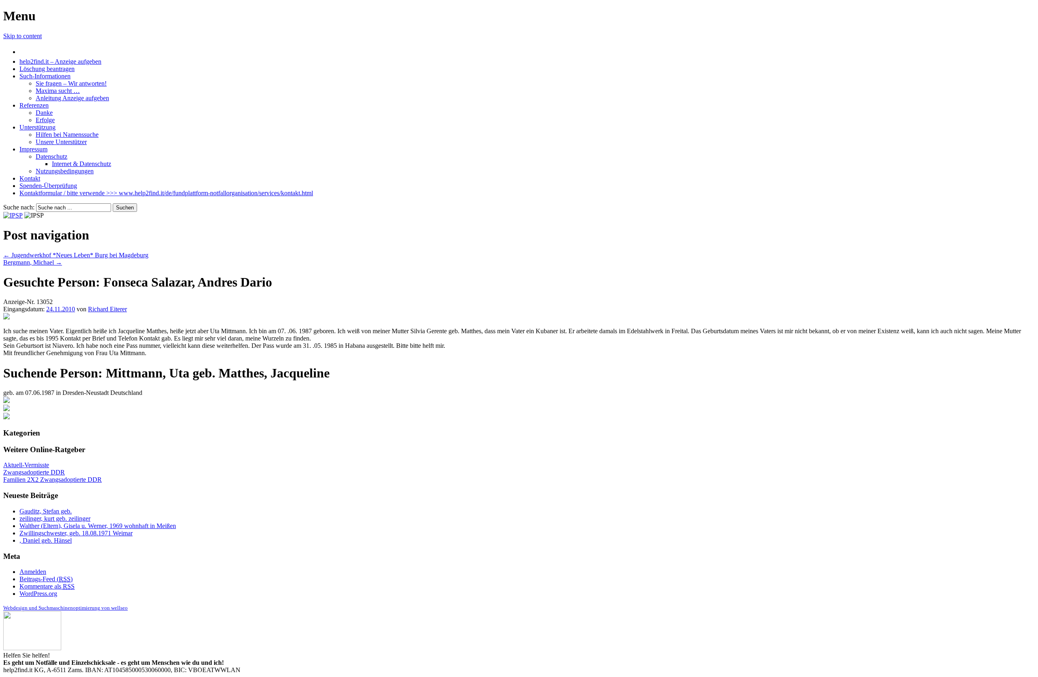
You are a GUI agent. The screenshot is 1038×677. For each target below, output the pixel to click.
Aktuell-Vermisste (26, 464)
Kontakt (29, 178)
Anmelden (32, 571)
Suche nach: (18, 207)
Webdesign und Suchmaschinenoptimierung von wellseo (65, 608)
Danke (44, 112)
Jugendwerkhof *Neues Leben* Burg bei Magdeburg (75, 255)
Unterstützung (37, 127)
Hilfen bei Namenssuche (67, 134)
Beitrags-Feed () (46, 579)
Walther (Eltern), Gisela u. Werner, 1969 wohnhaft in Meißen (97, 525)
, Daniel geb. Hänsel (45, 540)
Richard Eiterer (107, 309)
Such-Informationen (45, 76)
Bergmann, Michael (32, 262)
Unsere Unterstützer (61, 141)
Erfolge (45, 119)
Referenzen (34, 105)
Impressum (33, 149)
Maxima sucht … (58, 90)
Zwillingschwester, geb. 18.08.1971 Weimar (76, 533)
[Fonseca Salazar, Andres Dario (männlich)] (6, 317)
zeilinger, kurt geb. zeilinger (54, 518)
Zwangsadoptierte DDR (34, 472)
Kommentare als (47, 586)
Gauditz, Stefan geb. (45, 511)
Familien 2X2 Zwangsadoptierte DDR (52, 479)
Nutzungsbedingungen (65, 171)
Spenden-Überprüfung (48, 185)
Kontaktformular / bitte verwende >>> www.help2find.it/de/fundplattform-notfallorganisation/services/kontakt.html (166, 193)
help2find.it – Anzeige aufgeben (60, 61)
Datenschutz (51, 156)
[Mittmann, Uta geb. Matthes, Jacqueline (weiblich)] (6, 400)
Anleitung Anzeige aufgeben (72, 98)
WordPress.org (38, 593)
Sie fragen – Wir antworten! (71, 83)
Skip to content (22, 35)
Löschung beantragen (47, 68)
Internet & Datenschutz (81, 163)
